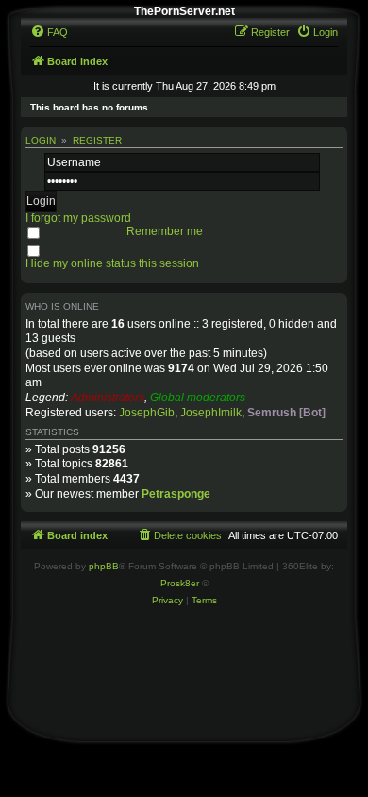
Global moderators (197, 397)
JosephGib (147, 412)
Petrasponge (176, 493)
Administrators (107, 397)
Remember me (164, 231)
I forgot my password (78, 218)
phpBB (104, 566)
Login (40, 140)
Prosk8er (179, 583)
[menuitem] (49, 32)
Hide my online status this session (112, 263)
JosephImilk (211, 412)
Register (97, 140)
